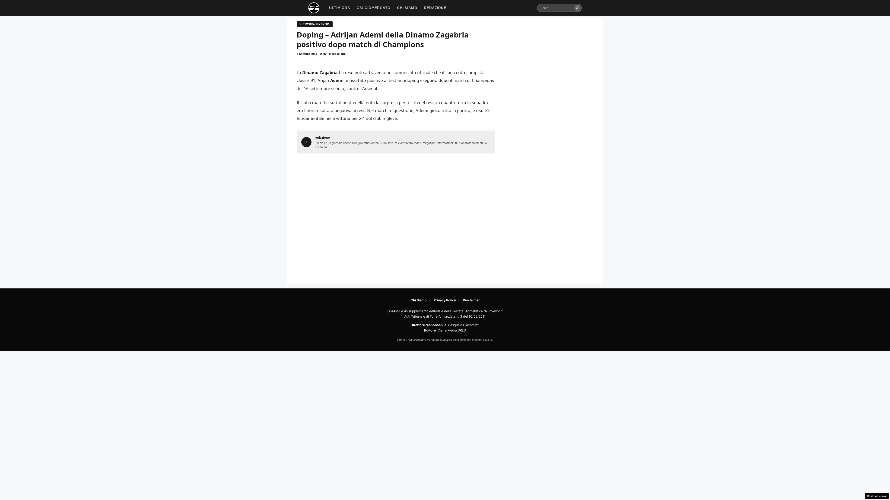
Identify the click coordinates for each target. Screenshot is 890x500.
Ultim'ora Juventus (314, 24)
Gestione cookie (877, 496)
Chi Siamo (418, 300)
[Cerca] (577, 8)
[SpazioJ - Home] (313, 7)
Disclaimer (471, 300)
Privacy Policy (445, 300)
